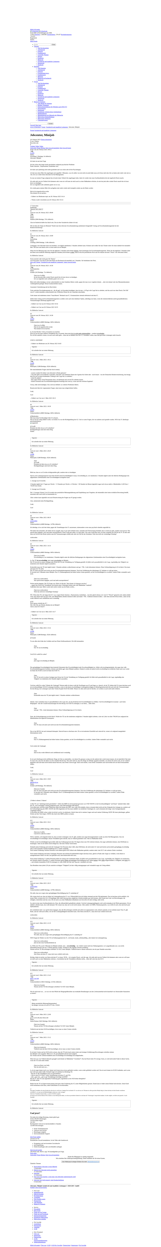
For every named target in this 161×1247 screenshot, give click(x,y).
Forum (36, 81)
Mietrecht (40, 60)
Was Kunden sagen (39, 1199)
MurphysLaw (34, 782)
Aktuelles (37, 1227)
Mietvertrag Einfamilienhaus (46, 117)
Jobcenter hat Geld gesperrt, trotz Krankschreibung (49, 1180)
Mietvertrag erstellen (40, 1219)
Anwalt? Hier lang (35, 125)
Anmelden (37, 1197)
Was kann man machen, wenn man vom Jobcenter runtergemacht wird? (55, 1177)
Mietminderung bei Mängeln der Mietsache (50, 115)
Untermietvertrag (43, 120)
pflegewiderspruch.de (93, 1161)
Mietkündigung (42, 113)
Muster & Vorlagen (39, 102)
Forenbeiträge (51, 34)
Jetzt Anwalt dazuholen (52, 148)
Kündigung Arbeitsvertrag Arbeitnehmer (49, 112)
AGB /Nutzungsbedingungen (40, 1239)
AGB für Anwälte (56, 1245)
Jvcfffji (32, 153)
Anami (32, 319)
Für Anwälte (82, 1245)
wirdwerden (33, 521)
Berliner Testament (43, 105)
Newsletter (37, 1209)
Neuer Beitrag (41, 148)
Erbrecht (40, 51)
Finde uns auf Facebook (41, 1214)
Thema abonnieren (46, 139)
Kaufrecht (41, 58)
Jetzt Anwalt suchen (36, 1150)
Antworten (33, 148)
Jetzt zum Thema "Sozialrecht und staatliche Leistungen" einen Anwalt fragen (53, 262)
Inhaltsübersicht (38, 1192)
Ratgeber (37, 34)
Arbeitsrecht (41, 50)
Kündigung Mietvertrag (41, 1217)
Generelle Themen (43, 55)
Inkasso (40, 56)
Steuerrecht (41, 63)
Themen (36, 46)
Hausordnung (42, 108)
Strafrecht (40, 65)
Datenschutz (37, 1237)
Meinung (40, 76)
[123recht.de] (38, 31)
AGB (35, 1229)
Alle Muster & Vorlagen (45, 103)
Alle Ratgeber (42, 68)
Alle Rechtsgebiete (43, 48)
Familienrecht (42, 53)
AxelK (32, 363)
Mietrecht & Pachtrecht (44, 78)
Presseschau (37, 1201)
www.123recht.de (35, 127)
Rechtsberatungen (66, 34)
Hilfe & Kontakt (35, 29)
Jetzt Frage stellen (35, 1137)
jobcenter (36, 1173)
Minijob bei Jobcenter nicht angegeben (45, 1170)
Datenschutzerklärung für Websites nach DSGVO (52, 107)
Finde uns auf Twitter (40, 1212)
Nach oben (33, 1153)
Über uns (36, 1234)
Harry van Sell (34, 978)
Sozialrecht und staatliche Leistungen (48, 61)
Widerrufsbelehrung (40, 1242)
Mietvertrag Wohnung (44, 118)
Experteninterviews (43, 73)
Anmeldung (37, 1224)
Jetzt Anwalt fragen (65, 148)
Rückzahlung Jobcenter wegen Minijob (45, 1166)
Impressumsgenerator (40, 1216)
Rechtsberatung (38, 1196)
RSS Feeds (37, 1210)
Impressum (41, 110)
